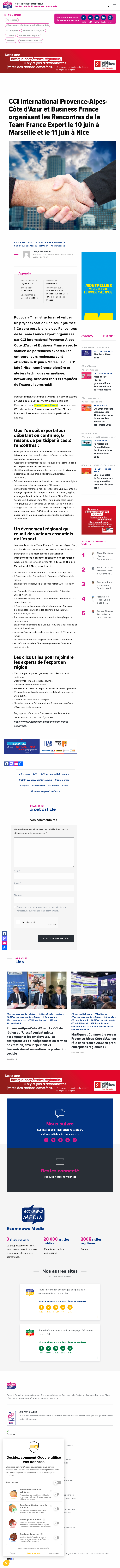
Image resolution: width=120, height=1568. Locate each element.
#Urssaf (54, 1020)
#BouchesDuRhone (81, 1014)
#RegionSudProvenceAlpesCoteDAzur (92, 1026)
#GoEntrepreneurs (92, 402)
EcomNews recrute (100, 1554)
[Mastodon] (11, 764)
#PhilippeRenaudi (37, 1020)
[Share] (20, 764)
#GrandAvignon (90, 370)
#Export (24, 786)
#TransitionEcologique (33, 30)
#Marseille (53, 786)
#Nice (65, 786)
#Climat (10, 36)
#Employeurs (50, 1017)
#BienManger (89, 366)
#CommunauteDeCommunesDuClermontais (27, 25)
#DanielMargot (79, 1023)
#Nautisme (103, 348)
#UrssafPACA (14, 1023)
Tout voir (108, 336)
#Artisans (10, 41)
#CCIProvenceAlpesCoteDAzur (31, 246)
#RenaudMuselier (80, 1029)
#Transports (12, 30)
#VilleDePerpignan (104, 465)
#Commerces (58, 246)
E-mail (17, 883)
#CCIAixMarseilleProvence (50, 242)
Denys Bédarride (41, 251)
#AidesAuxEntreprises (29, 36)
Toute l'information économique (36, 5)
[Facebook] (6, 764)
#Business (19, 242)
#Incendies (11, 20)
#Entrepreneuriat (91, 398)
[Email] (16, 764)
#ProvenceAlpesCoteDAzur (45, 791)
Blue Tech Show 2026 (102, 356)
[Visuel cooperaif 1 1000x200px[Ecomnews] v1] (60, 61)
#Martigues (101, 1014)
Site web (18, 895)
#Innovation (88, 348)
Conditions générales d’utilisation (73, 1554)
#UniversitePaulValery (30, 41)
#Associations (89, 433)
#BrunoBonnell (79, 1020)
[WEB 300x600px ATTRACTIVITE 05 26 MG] (99, 286)
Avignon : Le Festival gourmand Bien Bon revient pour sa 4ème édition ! (103, 383)
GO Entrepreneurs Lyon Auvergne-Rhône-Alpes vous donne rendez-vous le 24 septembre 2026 (103, 416)
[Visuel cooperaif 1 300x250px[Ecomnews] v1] (99, 520)
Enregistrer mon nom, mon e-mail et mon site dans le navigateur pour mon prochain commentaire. (42, 909)
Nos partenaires (28, 1412)
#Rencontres (38, 786)
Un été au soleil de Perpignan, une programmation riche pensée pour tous (103, 481)
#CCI (30, 242)
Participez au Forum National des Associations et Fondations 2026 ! (103, 450)
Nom (17, 871)
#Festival (87, 465)
